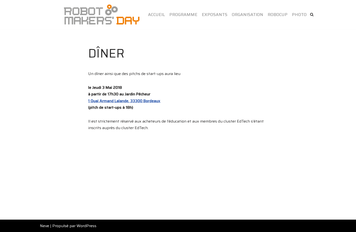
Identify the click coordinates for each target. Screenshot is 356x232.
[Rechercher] (312, 14)
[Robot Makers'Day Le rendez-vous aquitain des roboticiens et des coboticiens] (102, 14)
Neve (44, 226)
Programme (183, 14)
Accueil (156, 14)
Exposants (214, 14)
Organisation (247, 14)
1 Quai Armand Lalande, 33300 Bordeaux (124, 101)
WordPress (86, 226)
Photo (299, 14)
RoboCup (277, 14)
